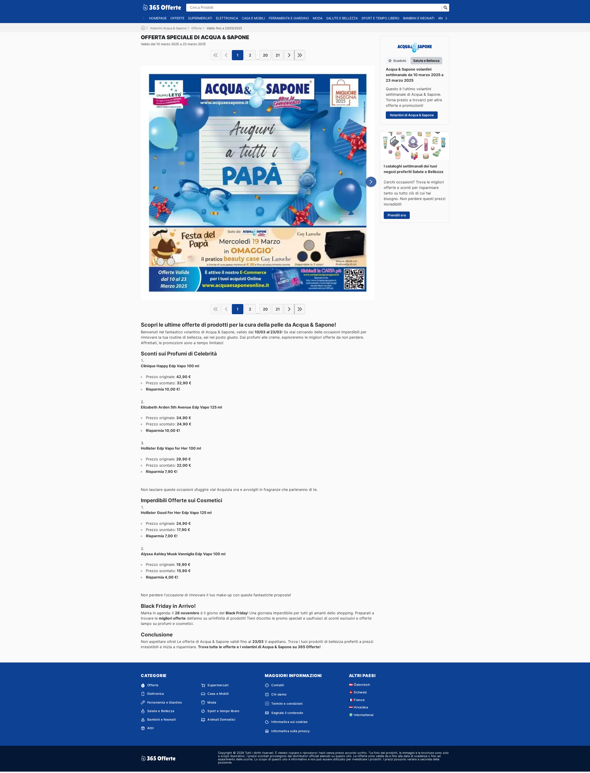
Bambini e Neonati (418, 18)
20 (265, 55)
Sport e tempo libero (380, 18)
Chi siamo (278, 694)
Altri (150, 728)
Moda (317, 18)
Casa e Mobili (253, 18)
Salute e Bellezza (342, 18)
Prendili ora (397, 215)
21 (278, 55)
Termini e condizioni (286, 703)
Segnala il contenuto (287, 713)
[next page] (289, 55)
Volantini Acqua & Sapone (168, 28)
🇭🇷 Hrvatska (358, 707)
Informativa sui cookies (289, 722)
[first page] (215, 55)
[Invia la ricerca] (445, 7)
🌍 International (361, 715)
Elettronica (227, 18)
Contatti (277, 685)
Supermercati (200, 18)
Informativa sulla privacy (290, 731)
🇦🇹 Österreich (359, 684)
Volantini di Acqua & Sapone (412, 115)
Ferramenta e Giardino (289, 18)
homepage (158, 18)
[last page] (300, 55)
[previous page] (226, 55)
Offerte (177, 18)
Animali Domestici (221, 719)
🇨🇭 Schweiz (358, 692)
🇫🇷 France (357, 700)
